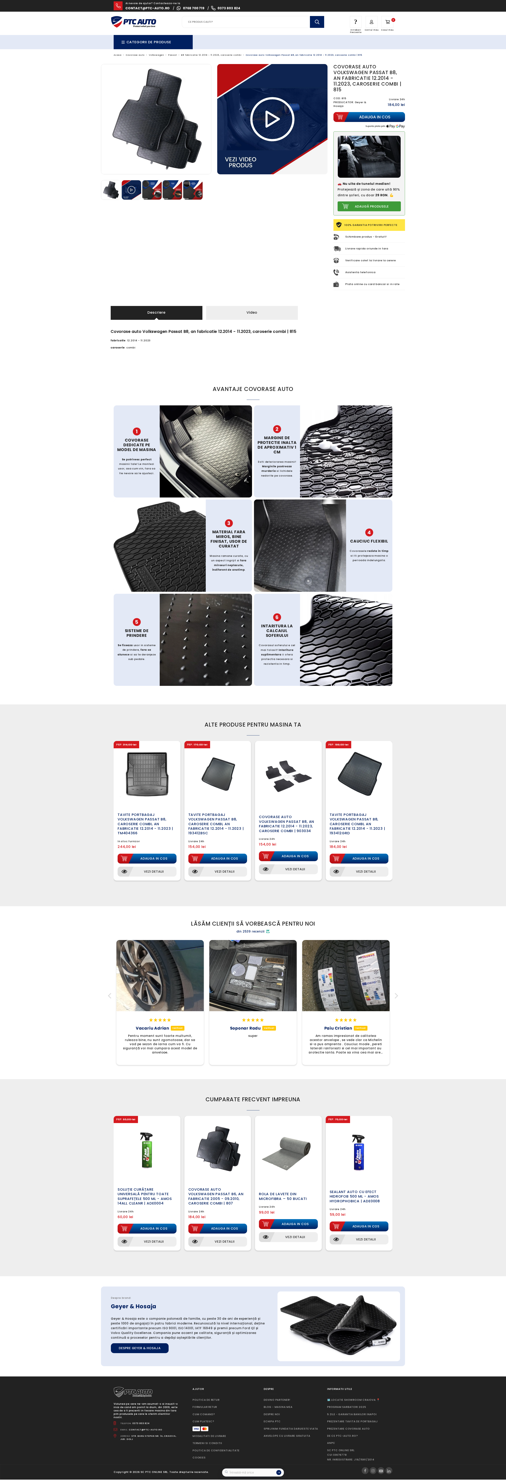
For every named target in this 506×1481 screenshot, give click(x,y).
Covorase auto (135, 55)
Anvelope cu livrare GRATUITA (287, 1436)
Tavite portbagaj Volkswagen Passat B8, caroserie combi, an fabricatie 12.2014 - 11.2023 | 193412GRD (357, 824)
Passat (172, 55)
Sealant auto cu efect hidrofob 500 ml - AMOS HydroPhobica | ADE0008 (355, 1196)
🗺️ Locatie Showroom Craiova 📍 (353, 1400)
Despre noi (272, 1414)
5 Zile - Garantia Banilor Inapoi (352, 1414)
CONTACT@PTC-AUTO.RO (145, 1429)
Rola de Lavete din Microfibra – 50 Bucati (283, 1196)
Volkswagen (156, 55)
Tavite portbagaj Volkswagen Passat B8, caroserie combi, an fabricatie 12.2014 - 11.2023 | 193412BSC (216, 824)
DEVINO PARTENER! (277, 1400)
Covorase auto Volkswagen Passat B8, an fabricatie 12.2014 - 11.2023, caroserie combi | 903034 (286, 823)
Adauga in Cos (153, 858)
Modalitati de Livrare (209, 1436)
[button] (110, 995)
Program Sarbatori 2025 (346, 1407)
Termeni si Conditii (207, 1443)
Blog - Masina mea (278, 1407)
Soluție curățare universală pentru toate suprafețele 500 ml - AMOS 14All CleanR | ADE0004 (145, 1196)
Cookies (199, 1457)
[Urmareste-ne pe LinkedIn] (388, 1470)
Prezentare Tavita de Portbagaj (352, 1421)
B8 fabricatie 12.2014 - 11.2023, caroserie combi (211, 55)
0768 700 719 (194, 8)
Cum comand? (204, 1414)
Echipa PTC (272, 1421)
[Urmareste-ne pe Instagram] (373, 1470)
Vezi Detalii (154, 871)
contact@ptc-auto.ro (148, 8)
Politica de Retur (206, 1400)
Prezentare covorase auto (348, 1429)
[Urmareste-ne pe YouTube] (381, 1470)
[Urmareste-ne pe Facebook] (365, 1470)
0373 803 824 (229, 8)
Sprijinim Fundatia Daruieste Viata (291, 1429)
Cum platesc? (203, 1421)
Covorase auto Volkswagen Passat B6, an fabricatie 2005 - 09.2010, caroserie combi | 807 (216, 1196)
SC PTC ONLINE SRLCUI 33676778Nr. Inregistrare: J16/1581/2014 (350, 1454)
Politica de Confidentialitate (216, 1450)
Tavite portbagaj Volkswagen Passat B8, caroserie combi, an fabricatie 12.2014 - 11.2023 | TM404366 (145, 824)
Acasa (118, 55)
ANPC (331, 1443)
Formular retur (205, 1407)
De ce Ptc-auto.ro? (342, 1436)
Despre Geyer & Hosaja (140, 1348)
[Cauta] (317, 22)
